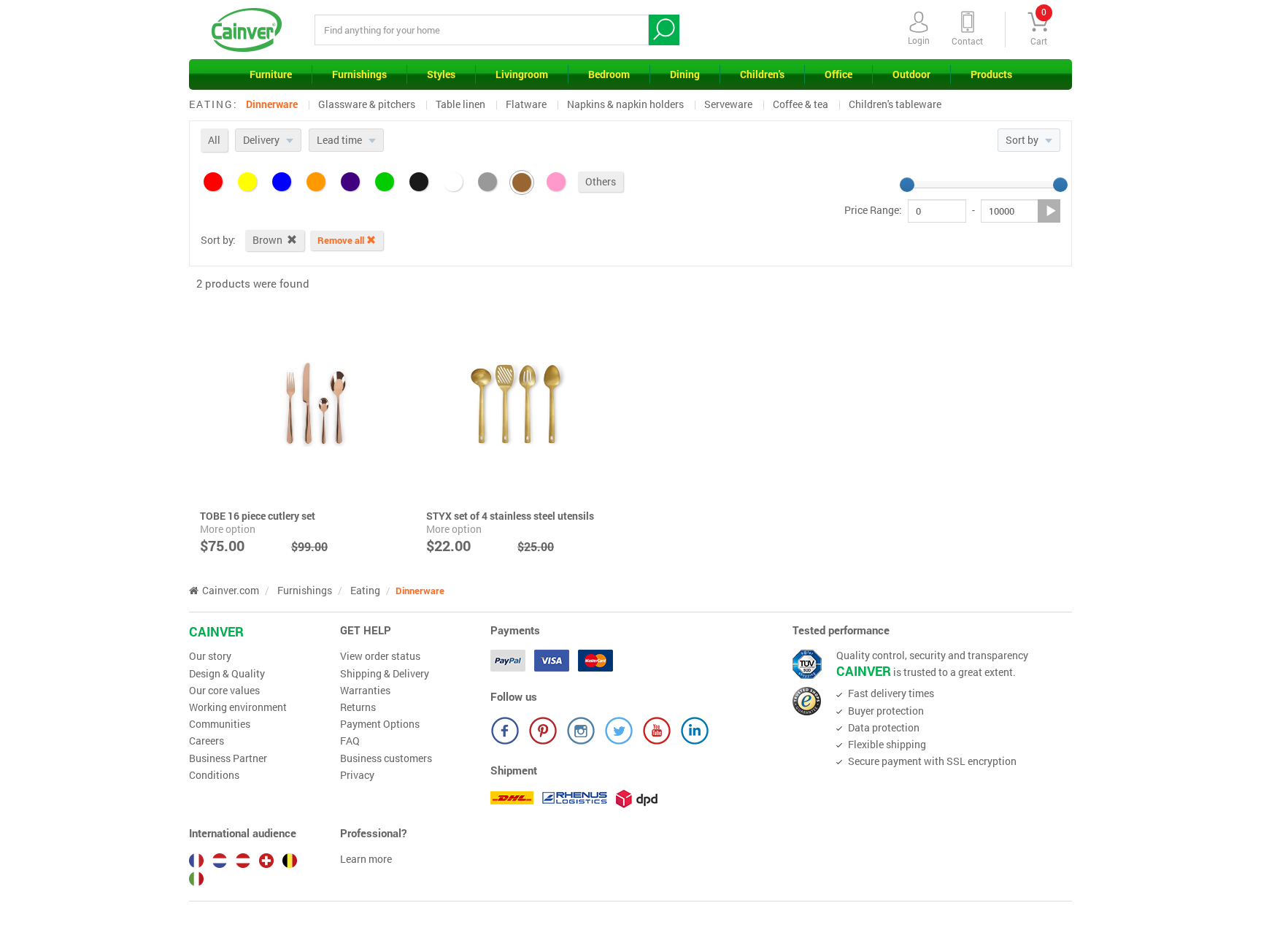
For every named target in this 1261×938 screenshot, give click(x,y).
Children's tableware (895, 104)
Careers (206, 740)
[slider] (907, 184)
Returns (358, 707)
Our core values (224, 690)
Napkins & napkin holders (625, 104)
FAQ (350, 740)
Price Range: (873, 210)
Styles (441, 74)
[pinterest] (543, 730)
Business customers (386, 758)
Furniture (271, 74)
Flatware (526, 104)
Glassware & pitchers (366, 104)
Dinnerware (272, 104)
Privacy (357, 775)
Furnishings (359, 74)
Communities (219, 724)
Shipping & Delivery (384, 673)
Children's (762, 74)
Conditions (214, 775)
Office (838, 74)
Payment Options (380, 724)
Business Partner (228, 758)
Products (991, 74)
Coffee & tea (800, 104)
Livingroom (521, 74)
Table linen (460, 104)
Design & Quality (227, 673)
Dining (685, 74)
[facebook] (505, 730)
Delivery (262, 140)
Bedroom (609, 74)
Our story (210, 656)
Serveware (728, 104)
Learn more (366, 859)
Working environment (238, 707)
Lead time (340, 140)
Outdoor (911, 74)
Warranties (365, 690)
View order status (380, 656)
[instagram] (580, 730)
